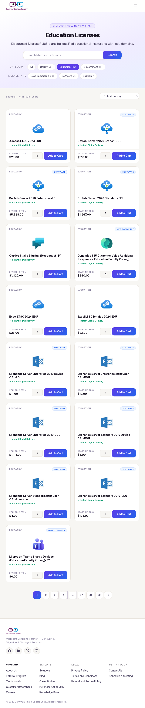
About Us (11, 670)
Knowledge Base (49, 692)
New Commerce (43, 76)
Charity (46, 67)
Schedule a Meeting (121, 676)
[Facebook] (9, 650)
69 (99, 595)
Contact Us (115, 670)
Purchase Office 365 (51, 686)
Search (112, 54)
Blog (42, 676)
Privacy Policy (79, 670)
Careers (10, 692)
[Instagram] (36, 650)
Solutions (44, 670)
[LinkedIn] (18, 650)
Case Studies (47, 681)
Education (68, 67)
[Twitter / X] (27, 650)
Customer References (19, 686)
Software (69, 76)
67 (81, 595)
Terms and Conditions (84, 676)
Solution (88, 76)
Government (93, 67)
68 (90, 595)
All (31, 67)
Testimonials (13, 681)
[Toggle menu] (135, 6)
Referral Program (16, 676)
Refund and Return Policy (86, 681)
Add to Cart (55, 155)
